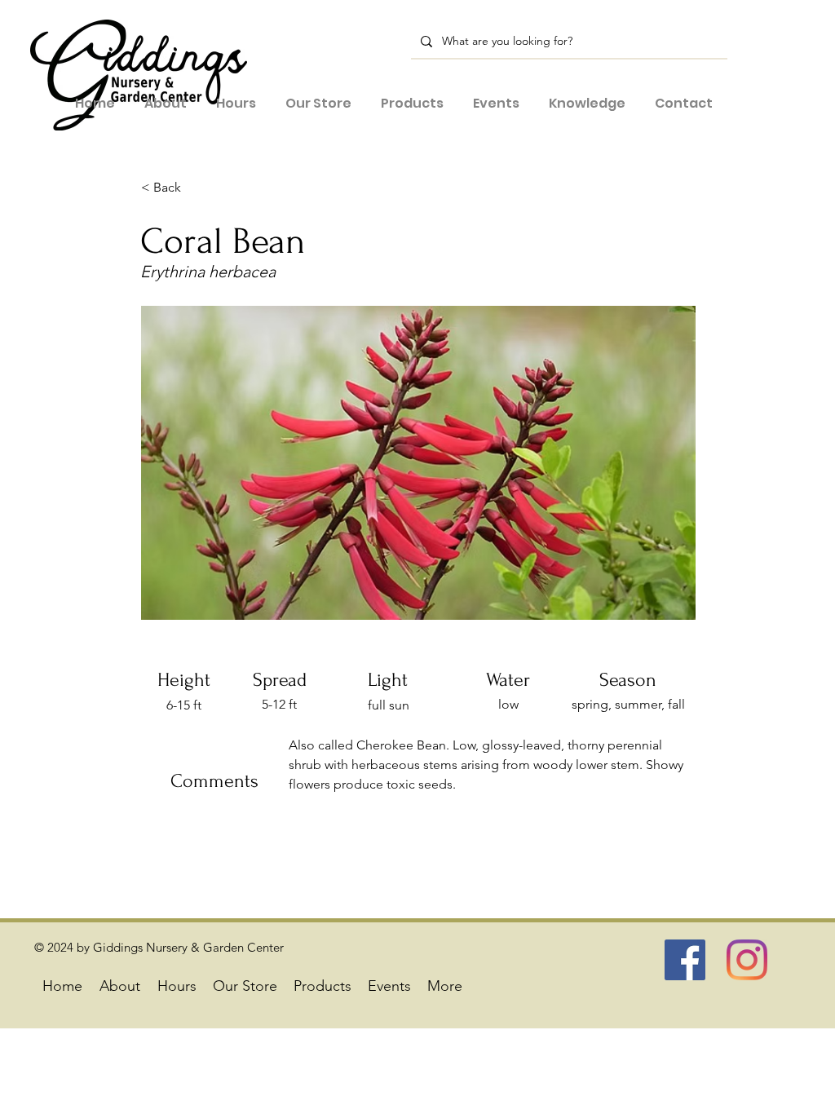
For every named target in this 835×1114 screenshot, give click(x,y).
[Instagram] (747, 959)
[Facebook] (685, 959)
